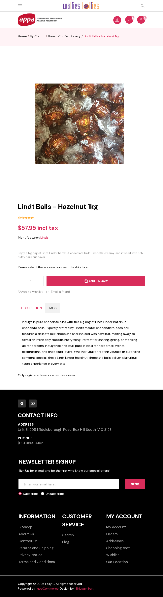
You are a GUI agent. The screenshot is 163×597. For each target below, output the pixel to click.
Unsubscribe (55, 494)
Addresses (115, 541)
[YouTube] (33, 403)
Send (135, 484)
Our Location (117, 561)
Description (31, 308)
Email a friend (60, 292)
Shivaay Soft (85, 588)
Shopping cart (118, 547)
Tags (52, 308)
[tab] (31, 308)
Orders (112, 534)
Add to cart (98, 281)
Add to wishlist (32, 292)
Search (68, 535)
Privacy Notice (30, 554)
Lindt (44, 237)
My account (116, 527)
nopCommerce (48, 588)
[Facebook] (22, 403)
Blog (65, 542)
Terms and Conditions (36, 561)
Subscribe (30, 494)
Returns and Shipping (36, 547)
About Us (26, 534)
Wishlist (112, 554)
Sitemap (25, 527)
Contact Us (28, 541)
